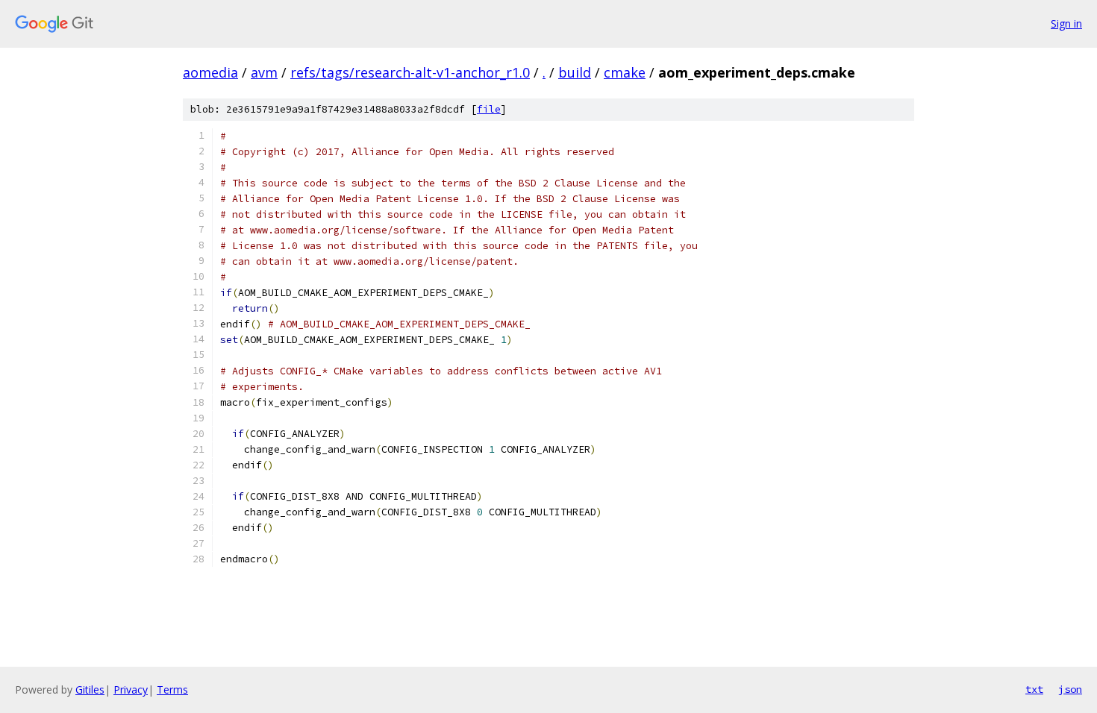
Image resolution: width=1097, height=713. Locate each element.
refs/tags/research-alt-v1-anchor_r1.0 (410, 72)
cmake (625, 72)
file (489, 109)
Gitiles (89, 689)
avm (264, 72)
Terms (172, 689)
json (1070, 689)
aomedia (210, 72)
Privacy (130, 689)
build (574, 72)
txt (1034, 689)
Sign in (1066, 23)
